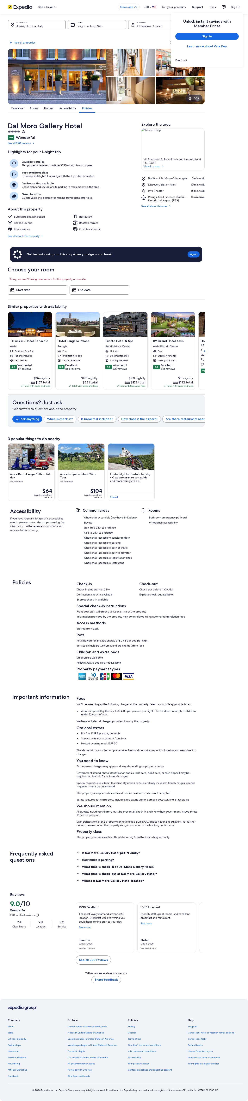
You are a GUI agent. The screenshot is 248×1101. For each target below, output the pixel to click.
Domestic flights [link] (76, 1051)
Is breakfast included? (97, 419)
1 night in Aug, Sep (89, 26)
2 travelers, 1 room (150, 26)
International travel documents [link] (204, 1057)
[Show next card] (205, 351)
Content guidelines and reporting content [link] (150, 1069)
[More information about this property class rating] (23, 132)
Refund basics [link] (195, 1045)
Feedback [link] (13, 1076)
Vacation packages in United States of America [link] (92, 1045)
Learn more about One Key (207, 46)
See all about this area (154, 206)
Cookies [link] (132, 1032)
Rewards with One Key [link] (80, 1069)
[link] (207, 60)
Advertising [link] (14, 1063)
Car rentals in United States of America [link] (88, 1057)
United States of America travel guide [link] (87, 1026)
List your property (174, 7)
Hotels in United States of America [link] (86, 1032)
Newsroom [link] (13, 1051)
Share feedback (106, 979)
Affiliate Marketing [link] (17, 1069)
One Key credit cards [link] (79, 1076)
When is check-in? (60, 419)
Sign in (235, 7)
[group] (108, 419)
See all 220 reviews (19, 143)
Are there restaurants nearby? (188, 419)
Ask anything (30, 419)
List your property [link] (17, 1038)
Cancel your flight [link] (197, 1038)
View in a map (152, 166)
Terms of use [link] (134, 1038)
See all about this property (24, 236)
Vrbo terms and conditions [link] (142, 1051)
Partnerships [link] (14, 1045)
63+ (196, 98)
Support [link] (192, 1026)
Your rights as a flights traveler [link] (203, 1063)
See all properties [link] (24, 42)
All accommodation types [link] (81, 1063)
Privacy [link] (131, 1026)
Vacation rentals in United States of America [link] (91, 1038)
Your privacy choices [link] (138, 1063)
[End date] (99, 290)
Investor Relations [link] (17, 1057)
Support (197, 7)
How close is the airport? (139, 419)
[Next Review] (198, 928)
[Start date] (37, 290)
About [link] (11, 1026)
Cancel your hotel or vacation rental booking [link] (211, 1032)
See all (114, 497)
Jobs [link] (10, 1032)
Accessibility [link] (134, 1057)
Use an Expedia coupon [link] (200, 1051)
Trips (212, 7)
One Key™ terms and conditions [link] (144, 1045)
